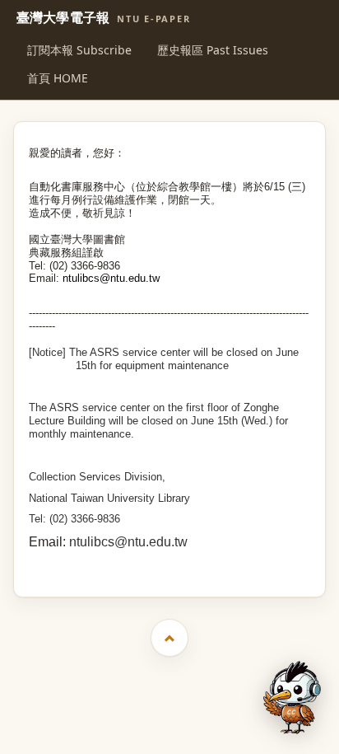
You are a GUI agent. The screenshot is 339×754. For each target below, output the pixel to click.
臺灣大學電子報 (103, 18)
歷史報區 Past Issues (212, 50)
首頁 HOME (57, 78)
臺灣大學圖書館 (171, 565)
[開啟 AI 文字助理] (292, 697)
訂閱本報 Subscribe (79, 50)
